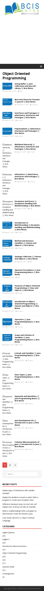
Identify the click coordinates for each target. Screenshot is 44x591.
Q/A (4, 560)
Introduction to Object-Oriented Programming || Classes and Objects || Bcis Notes (27, 304)
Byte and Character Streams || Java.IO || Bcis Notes (27, 100)
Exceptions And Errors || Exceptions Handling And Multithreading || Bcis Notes (27, 203)
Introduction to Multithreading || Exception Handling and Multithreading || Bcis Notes (27, 226)
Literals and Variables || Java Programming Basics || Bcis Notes (28, 355)
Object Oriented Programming (14, 553)
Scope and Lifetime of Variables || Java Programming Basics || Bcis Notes (27, 338)
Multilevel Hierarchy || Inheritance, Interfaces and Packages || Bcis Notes (27, 146)
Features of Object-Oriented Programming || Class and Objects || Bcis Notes (27, 288)
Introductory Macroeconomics (14, 546)
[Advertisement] (22, 40)
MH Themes (37, 589)
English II (5, 539)
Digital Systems (8, 532)
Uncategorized (8, 573)
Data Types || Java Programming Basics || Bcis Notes (27, 376)
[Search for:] (22, 474)
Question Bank (8, 567)
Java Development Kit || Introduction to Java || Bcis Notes (27, 422)
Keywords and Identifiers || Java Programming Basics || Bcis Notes (27, 398)
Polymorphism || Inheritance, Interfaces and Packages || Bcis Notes (28, 131)
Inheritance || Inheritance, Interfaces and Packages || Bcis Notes (27, 176)
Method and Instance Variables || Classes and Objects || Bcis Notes (25, 243)
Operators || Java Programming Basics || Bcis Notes (27, 321)
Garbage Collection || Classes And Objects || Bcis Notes (28, 257)
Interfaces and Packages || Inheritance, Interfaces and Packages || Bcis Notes (27, 115)
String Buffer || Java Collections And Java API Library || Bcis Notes (25, 86)
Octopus (34, 104)
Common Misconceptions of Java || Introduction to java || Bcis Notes (28, 444)
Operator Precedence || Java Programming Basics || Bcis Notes (27, 272)
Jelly (21, 91)
